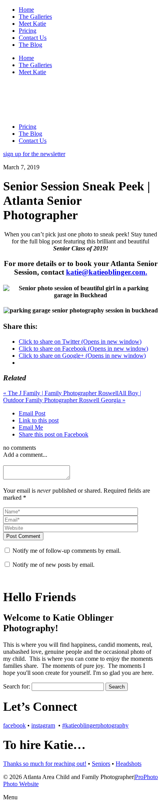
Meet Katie (32, 23)
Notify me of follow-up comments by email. (67, 550)
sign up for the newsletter (34, 154)
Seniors (101, 763)
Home (26, 9)
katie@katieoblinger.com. (106, 272)
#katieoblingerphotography (95, 725)
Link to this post (39, 420)
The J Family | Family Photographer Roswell (60, 393)
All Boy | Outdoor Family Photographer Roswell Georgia (72, 396)
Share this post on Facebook (53, 434)
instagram (43, 725)
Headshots (128, 763)
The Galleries (35, 16)
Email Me (31, 427)
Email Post (32, 413)
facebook (14, 725)
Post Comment (23, 536)
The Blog (30, 44)
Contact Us (33, 37)
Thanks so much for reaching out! (44, 763)
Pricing (27, 30)
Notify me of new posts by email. (54, 564)
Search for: (16, 686)
